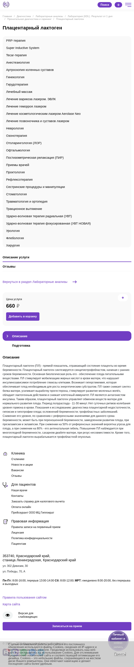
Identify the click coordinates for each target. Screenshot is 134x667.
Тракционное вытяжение (24, 209)
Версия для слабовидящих (28, 615)
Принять (119, 654)
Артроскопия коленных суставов (30, 70)
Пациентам (18, 543)
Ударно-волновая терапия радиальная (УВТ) (39, 216)
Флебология (15, 238)
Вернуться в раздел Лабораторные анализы (35, 282)
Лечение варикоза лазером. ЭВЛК (31, 99)
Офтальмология (18, 150)
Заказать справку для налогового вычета (38, 501)
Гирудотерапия (17, 84)
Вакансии (17, 470)
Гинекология (15, 77)
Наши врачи (19, 490)
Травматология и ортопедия (26, 201)
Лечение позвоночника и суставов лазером (37, 121)
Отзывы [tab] (9, 266)
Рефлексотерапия (19, 179)
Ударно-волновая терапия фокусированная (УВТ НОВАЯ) (48, 223)
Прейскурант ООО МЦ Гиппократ (32, 512)
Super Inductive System (22, 48)
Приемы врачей (17, 165)
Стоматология (16, 194)
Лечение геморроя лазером (26, 106)
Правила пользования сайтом (24, 597)
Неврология (15, 128)
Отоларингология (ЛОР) (24, 143)
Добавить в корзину (23, 316)
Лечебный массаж (19, 92)
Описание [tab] (19, 336)
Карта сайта (11, 604)
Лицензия (17, 532)
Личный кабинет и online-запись (118, 641)
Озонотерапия (16, 135)
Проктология (15, 172)
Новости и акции (22, 464)
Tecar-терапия (16, 55)
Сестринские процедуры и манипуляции (35, 187)
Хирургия (13, 245)
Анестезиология (18, 62)
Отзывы (16, 475)
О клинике (17, 459)
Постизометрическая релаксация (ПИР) (35, 157)
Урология (13, 231)
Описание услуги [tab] (16, 257)
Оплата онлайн (21, 507)
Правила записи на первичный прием (35, 527)
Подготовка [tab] (21, 345)
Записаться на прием (67, 626)
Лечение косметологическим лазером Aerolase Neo (43, 113)
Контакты (17, 495)
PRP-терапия (15, 40)
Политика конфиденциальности (31, 538)
